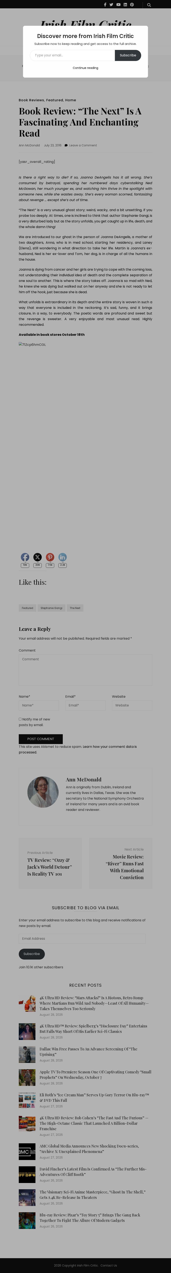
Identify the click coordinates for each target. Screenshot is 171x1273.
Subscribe (128, 55)
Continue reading (85, 68)
